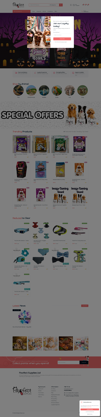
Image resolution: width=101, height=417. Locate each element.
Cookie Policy (89, 406)
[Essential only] (98, 402)
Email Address (56, 32)
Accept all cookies (90, 409)
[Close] (72, 18)
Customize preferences (90, 411)
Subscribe (62, 38)
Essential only (89, 414)
